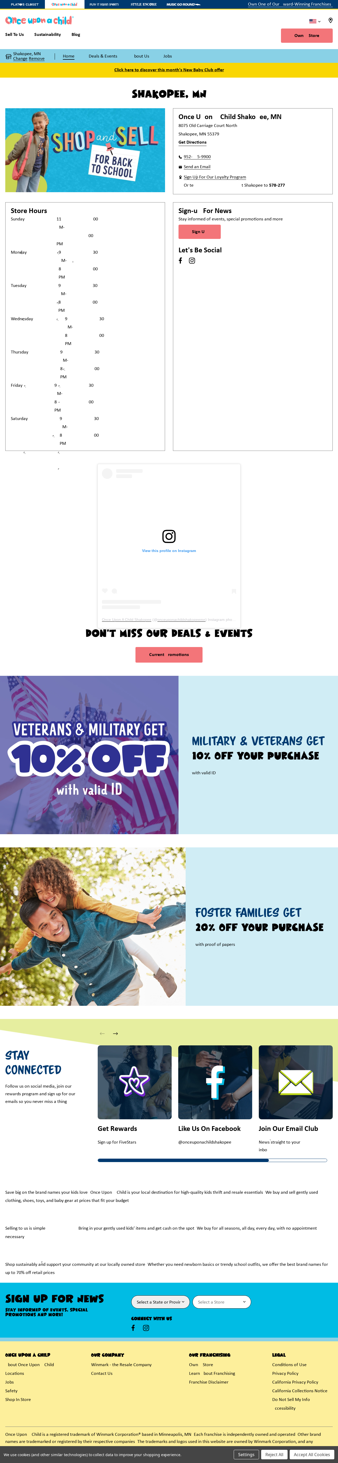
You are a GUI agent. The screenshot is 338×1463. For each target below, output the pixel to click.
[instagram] (192, 260)
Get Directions (192, 142)
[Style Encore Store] (144, 4)
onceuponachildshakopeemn (181, 619)
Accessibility (283, 1408)
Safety (11, 1391)
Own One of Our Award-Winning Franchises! (290, 4)
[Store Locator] (330, 22)
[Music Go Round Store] (183, 4)
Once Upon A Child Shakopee (126, 619)
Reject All (274, 1454)
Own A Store (306, 35)
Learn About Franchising (212, 1373)
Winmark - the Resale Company (121, 1364)
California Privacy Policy (295, 1382)
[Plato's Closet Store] (25, 4)
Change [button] (20, 58)
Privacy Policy (285, 1373)
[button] (115, 1033)
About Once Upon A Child (29, 1364)
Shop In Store (18, 1399)
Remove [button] (37, 58)
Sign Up (199, 231)
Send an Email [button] (197, 166)
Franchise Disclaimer (208, 1382)
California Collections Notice (299, 1391)
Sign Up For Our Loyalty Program (215, 177)
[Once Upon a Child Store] (64, 4)
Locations (14, 1373)
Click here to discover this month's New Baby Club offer (169, 70)
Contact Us (101, 1373)
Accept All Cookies (312, 1454)
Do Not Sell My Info (291, 1399)
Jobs (9, 1382)
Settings (246, 1454)
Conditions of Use (289, 1364)
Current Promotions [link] (169, 654)
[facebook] (180, 260)
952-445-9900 (197, 156)
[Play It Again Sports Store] (104, 4)
